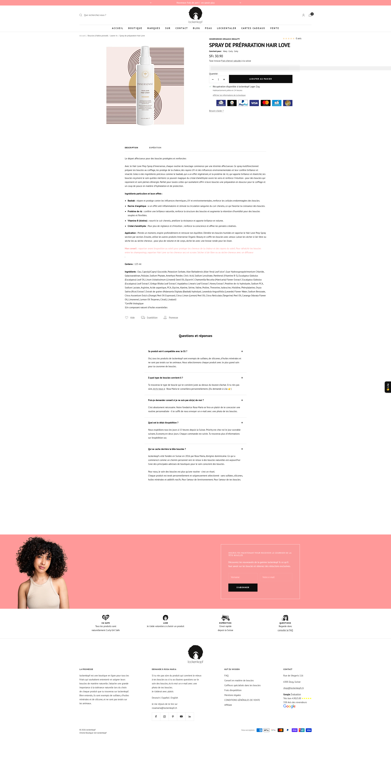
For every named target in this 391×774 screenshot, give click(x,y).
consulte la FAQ (285, 630)
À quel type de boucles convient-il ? (165, 377)
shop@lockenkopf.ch (293, 688)
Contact (181, 28)
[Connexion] (303, 15)
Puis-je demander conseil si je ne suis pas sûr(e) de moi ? (176, 400)
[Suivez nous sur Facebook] (156, 716)
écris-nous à (159, 388)
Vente (274, 28)
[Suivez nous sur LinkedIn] (189, 716)
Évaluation (292, 694)
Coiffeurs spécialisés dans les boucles (242, 685)
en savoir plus (208, 2)
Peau (208, 28)
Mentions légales (232, 695)
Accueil (117, 28)
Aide (132, 317)
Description (131, 147)
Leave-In (113, 35)
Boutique (135, 28)
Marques (153, 28)
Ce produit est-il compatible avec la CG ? (167, 351)
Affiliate (228, 704)
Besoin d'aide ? (216, 110)
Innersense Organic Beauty (224, 39)
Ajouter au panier (260, 79)
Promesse (173, 317)
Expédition (155, 147)
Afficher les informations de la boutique (229, 95)
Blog (196, 28)
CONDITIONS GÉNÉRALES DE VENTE (242, 700)
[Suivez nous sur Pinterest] (173, 716)
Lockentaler (226, 28)
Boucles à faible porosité (98, 35)
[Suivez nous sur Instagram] (164, 716)
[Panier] (310, 15)
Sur (168, 28)
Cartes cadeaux (253, 28)
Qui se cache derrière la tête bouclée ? (167, 449)
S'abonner (243, 587)
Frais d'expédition (232, 690)
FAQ (226, 675)
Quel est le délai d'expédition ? (163, 422)
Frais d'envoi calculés (231, 60)
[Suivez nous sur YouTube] (181, 716)
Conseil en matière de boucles (239, 680)
